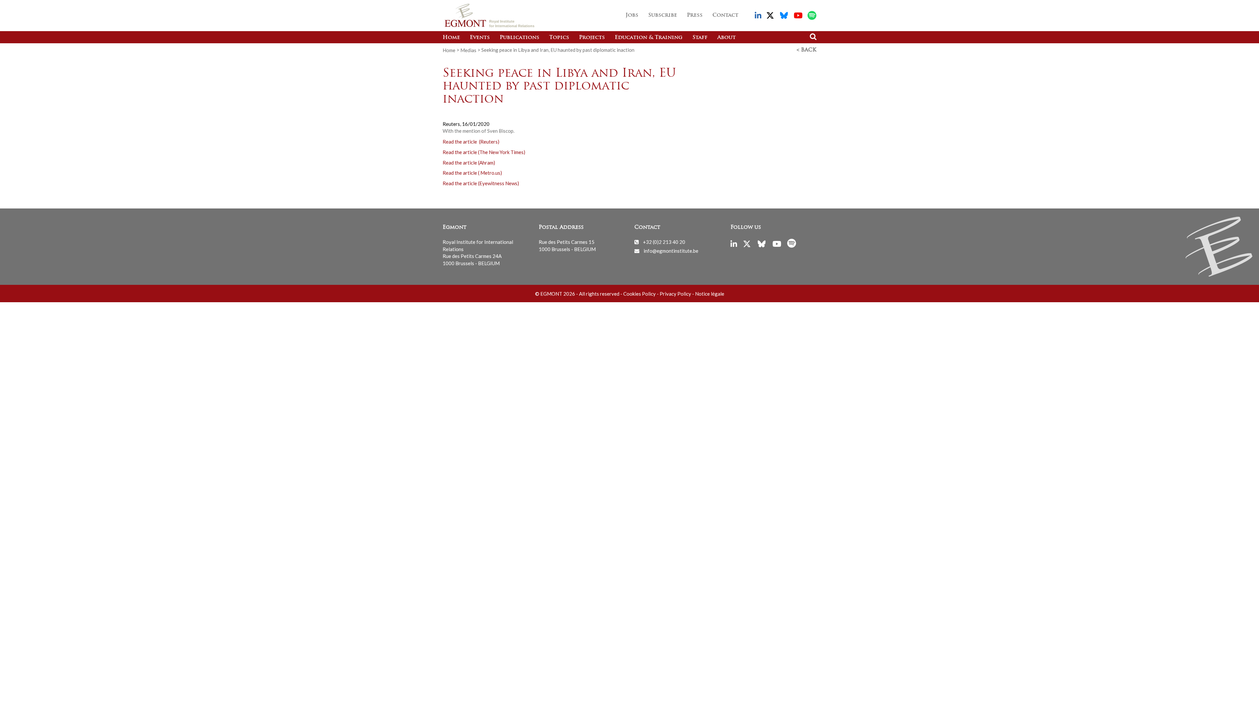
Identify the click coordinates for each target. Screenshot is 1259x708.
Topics (559, 37)
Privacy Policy (675, 294)
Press (695, 15)
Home (451, 37)
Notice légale (709, 294)
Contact (725, 15)
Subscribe (662, 15)
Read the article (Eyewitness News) (481, 183)
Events (480, 37)
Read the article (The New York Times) (484, 152)
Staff (700, 37)
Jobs (632, 15)
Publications (519, 37)
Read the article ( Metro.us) (472, 173)
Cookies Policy (639, 294)
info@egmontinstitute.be (671, 251)
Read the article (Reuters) (471, 141)
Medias (468, 50)
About (726, 37)
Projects (592, 37)
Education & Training (649, 37)
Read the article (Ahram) (469, 162)
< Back (806, 50)
